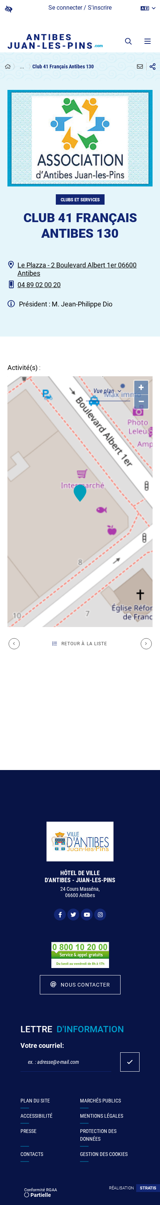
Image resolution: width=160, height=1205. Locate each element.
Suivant (146, 643)
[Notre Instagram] (100, 914)
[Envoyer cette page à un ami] (139, 66)
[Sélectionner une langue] (148, 8)
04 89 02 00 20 (39, 285)
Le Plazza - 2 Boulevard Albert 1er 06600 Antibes (77, 269)
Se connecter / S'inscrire (80, 7)
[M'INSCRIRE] (130, 1062)
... (22, 66)
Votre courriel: (42, 1045)
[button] (128, 41)
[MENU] (147, 41)
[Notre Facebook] (60, 914)
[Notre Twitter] (73, 914)
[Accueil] (8, 67)
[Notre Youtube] (87, 914)
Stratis (148, 1188)
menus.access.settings (9, 9)
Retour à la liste (84, 643)
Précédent (14, 643)
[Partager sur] (152, 66)
